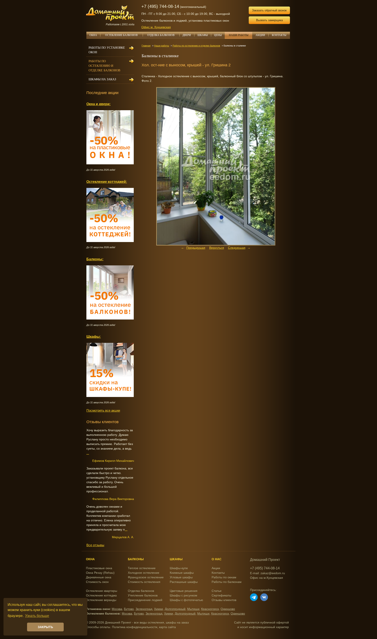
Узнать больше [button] (37, 616)
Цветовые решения (183, 591)
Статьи (216, 591)
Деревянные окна (98, 577)
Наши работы (161, 45)
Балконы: (94, 259)
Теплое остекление (142, 568)
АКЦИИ (260, 35)
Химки (158, 609)
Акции (216, 568)
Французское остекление (146, 577)
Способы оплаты (98, 627)
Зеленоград (143, 609)
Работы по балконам (227, 582)
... (87, 453)
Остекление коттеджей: (106, 182)
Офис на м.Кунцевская (266, 577)
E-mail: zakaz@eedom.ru (267, 573)
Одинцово (228, 609)
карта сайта (167, 627)
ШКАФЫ (202, 35)
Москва (117, 609)
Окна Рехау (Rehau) (100, 572)
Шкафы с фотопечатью (186, 600)
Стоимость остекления (144, 582)
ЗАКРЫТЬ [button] (45, 627)
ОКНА (93, 35)
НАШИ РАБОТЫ (238, 35)
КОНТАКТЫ (279, 35)
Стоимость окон (97, 582)
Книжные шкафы (182, 572)
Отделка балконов (141, 591)
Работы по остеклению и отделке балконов (196, 45)
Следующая (236, 247)
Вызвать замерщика (269, 20)
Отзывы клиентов (224, 600)
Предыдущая (195, 247)
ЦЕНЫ (218, 35)
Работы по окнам (224, 577)
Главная (146, 45)
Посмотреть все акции (103, 410)
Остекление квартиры (101, 591)
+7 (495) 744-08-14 (160, 6)
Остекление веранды (101, 600)
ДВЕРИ (186, 35)
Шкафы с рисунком (183, 595)
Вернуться (216, 247)
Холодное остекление (143, 572)
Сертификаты (221, 595)
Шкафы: (93, 336)
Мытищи (193, 609)
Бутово (129, 609)
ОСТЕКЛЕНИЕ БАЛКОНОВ (121, 35)
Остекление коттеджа (101, 595)
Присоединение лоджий (145, 600)
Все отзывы (95, 545)
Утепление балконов (143, 595)
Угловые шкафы (181, 577)
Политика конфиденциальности (134, 627)
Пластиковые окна (99, 568)
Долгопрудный (175, 609)
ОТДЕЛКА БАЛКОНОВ (161, 35)
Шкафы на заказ (102, 79)
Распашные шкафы (184, 582)
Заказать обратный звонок (269, 10)
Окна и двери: (98, 104)
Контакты (218, 572)
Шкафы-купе (179, 568)
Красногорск (210, 609)
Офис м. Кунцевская (156, 27)
